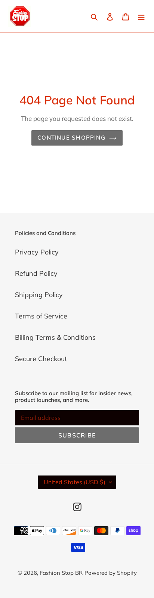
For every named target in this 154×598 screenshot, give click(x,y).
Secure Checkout (41, 358)
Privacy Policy (37, 252)
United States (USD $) (74, 482)
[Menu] (141, 16)
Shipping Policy (39, 294)
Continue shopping (71, 137)
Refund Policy (36, 273)
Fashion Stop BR (61, 572)
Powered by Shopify (110, 572)
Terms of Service (41, 316)
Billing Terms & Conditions (55, 337)
